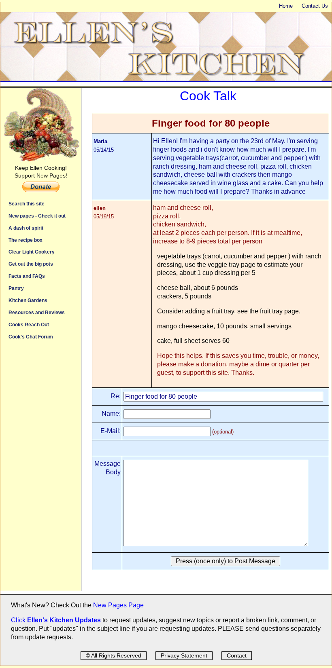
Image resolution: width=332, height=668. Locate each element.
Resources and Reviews (37, 312)
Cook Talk (208, 96)
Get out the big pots (31, 263)
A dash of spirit (26, 227)
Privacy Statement (184, 655)
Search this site (27, 203)
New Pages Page (118, 605)
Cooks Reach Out (29, 324)
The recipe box (26, 240)
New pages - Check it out (37, 215)
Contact (237, 655)
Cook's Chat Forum (31, 336)
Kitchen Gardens (28, 300)
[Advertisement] (40, 469)
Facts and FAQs (27, 276)
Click (19, 620)
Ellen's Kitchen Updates (64, 620)
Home (286, 6)
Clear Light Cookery (32, 251)
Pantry (16, 288)
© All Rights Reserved (113, 655)
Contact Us (315, 6)
